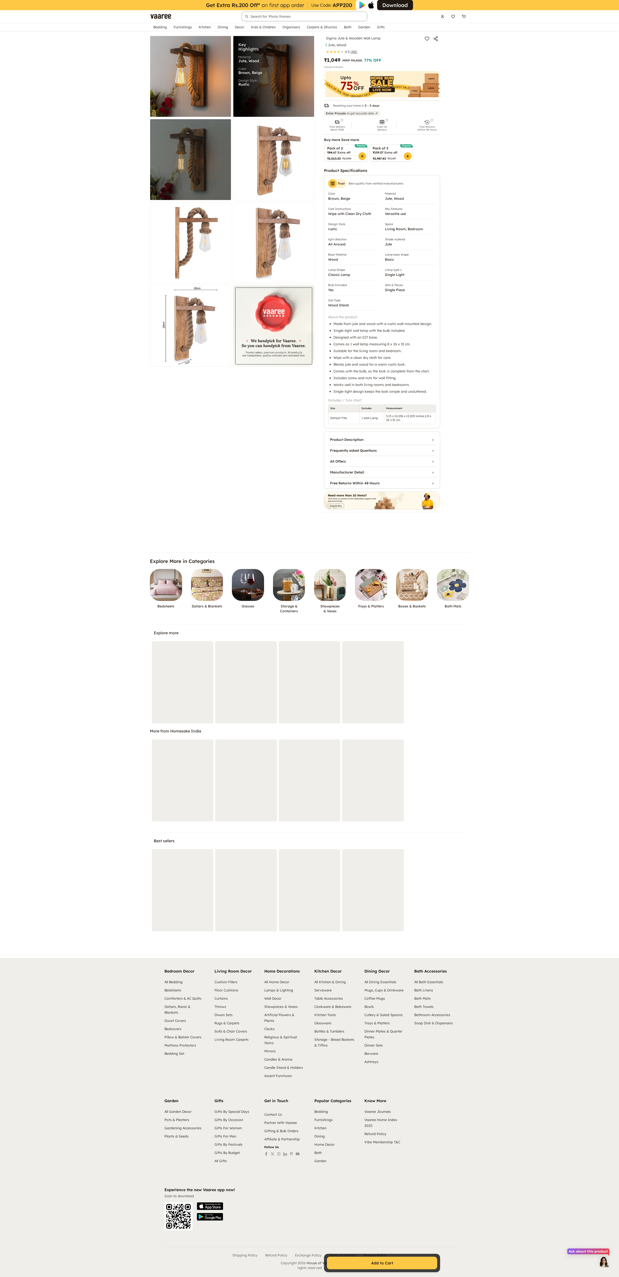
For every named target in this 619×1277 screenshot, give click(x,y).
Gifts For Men (225, 1136)
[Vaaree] (161, 16)
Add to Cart (382, 1263)
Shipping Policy (245, 1255)
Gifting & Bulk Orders (281, 1131)
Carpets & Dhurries (322, 27)
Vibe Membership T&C (382, 1142)
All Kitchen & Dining (330, 982)
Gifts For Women (228, 1128)
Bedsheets (172, 990)
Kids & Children (263, 27)
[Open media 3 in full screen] (190, 159)
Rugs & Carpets (226, 1023)
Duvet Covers (175, 1021)
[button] (337, 125)
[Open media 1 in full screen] (190, 76)
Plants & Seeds (176, 1136)
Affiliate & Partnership (282, 1139)
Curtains (221, 998)
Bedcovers (172, 1029)
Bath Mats (422, 998)
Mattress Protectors (180, 1045)
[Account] (442, 16)
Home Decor (324, 1144)
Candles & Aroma (278, 1059)
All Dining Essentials (380, 982)
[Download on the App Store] (210, 1206)
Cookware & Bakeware (332, 1006)
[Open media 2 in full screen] (273, 76)
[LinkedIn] (285, 1154)
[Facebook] (266, 1154)
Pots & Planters (176, 1120)
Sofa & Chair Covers (230, 1031)
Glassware (322, 1023)
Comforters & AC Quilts (182, 998)
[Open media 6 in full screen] (273, 242)
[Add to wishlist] (427, 38)
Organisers (291, 27)
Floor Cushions (226, 990)
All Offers (338, 461)
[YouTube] (298, 1154)
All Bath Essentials (428, 982)
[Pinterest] (291, 1154)
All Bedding (173, 982)
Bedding (160, 27)
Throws (220, 1006)
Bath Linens (423, 990)
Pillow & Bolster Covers (182, 1037)
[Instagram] (279, 1154)
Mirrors (270, 1051)
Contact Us (273, 1114)
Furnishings (183, 27)
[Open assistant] (603, 1261)
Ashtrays (371, 1062)
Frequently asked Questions (353, 450)
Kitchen (205, 27)
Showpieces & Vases (281, 1006)
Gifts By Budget (227, 1153)
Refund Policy (375, 1134)
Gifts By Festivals (228, 1144)
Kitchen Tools (325, 1015)
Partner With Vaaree (280, 1123)
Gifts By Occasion (228, 1120)
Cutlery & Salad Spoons (383, 1015)
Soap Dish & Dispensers (433, 1023)
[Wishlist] (453, 16)
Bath (347, 27)
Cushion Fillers (225, 982)
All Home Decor (276, 982)
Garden (364, 27)
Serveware (323, 990)
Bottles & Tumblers (329, 1031)
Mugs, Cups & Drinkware (384, 990)
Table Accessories (328, 998)
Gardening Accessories (182, 1128)
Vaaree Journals (377, 1111)
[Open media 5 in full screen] (190, 242)
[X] (272, 1154)
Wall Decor (272, 998)
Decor (239, 27)
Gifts (381, 27)
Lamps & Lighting (278, 990)
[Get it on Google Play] (210, 1217)
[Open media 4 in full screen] (273, 159)
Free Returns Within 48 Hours (355, 483)
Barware (371, 1053)
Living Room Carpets (231, 1039)
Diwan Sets (223, 1015)
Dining (223, 27)
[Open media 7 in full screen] (190, 326)
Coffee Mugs (374, 998)
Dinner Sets (373, 1045)
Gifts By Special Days (231, 1111)
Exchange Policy (308, 1255)
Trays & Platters (377, 1023)
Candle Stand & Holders (283, 1067)
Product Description (347, 439)
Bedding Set (174, 1053)
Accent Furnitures (278, 1076)
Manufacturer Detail (347, 472)
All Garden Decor (178, 1111)
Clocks (269, 1029)
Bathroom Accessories (432, 1015)
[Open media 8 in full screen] (273, 326)
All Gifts (220, 1161)
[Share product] (435, 38)
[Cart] (463, 16)
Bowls (369, 1006)
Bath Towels (424, 1006)
